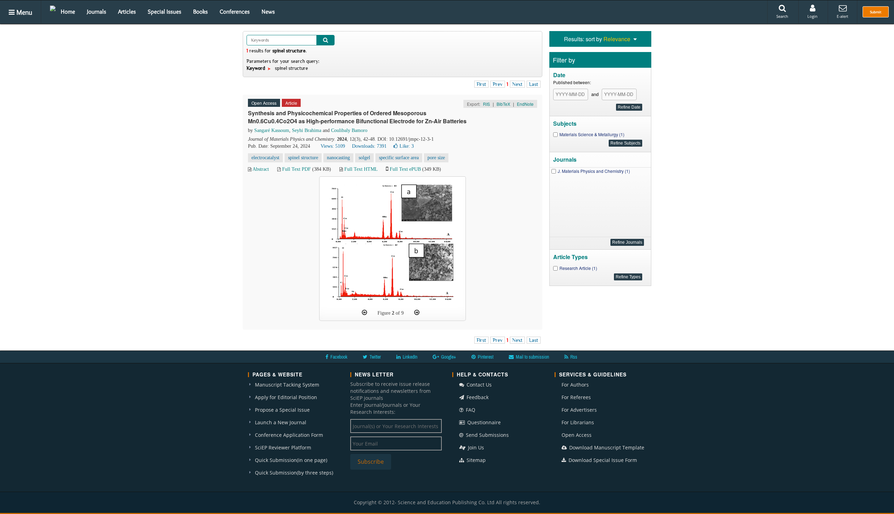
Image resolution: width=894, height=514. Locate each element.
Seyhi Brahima (306, 130)
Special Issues (164, 11)
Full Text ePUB (405, 169)
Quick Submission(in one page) (291, 460)
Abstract (260, 169)
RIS (486, 104)
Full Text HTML (361, 169)
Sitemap (475, 460)
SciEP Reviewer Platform (283, 447)
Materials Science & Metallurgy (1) (591, 134)
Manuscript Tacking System (287, 384)
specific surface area (399, 157)
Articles (127, 11)
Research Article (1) (578, 268)
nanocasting (338, 157)
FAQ (469, 409)
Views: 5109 (333, 146)
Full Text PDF (296, 169)
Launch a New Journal (280, 422)
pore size (436, 157)
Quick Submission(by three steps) (294, 472)
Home (68, 11)
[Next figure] (416, 312)
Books (200, 11)
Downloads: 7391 (369, 146)
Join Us (475, 447)
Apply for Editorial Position (286, 397)
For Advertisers (579, 409)
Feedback (477, 397)
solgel (364, 157)
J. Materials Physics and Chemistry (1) (594, 171)
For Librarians (578, 422)
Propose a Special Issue (282, 409)
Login (812, 16)
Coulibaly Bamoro (349, 130)
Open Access (577, 435)
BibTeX (503, 104)
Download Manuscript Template (606, 447)
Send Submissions (486, 435)
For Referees (576, 397)
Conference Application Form (289, 435)
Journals (96, 11)
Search (782, 16)
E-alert (842, 16)
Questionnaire (483, 422)
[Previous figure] (364, 312)
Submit (875, 11)
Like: (407, 146)
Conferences (235, 11)
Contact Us (478, 384)
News (268, 11)
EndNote (525, 104)
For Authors (575, 384)
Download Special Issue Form (602, 460)
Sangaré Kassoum (271, 130)
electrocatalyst (265, 157)
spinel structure (303, 157)
